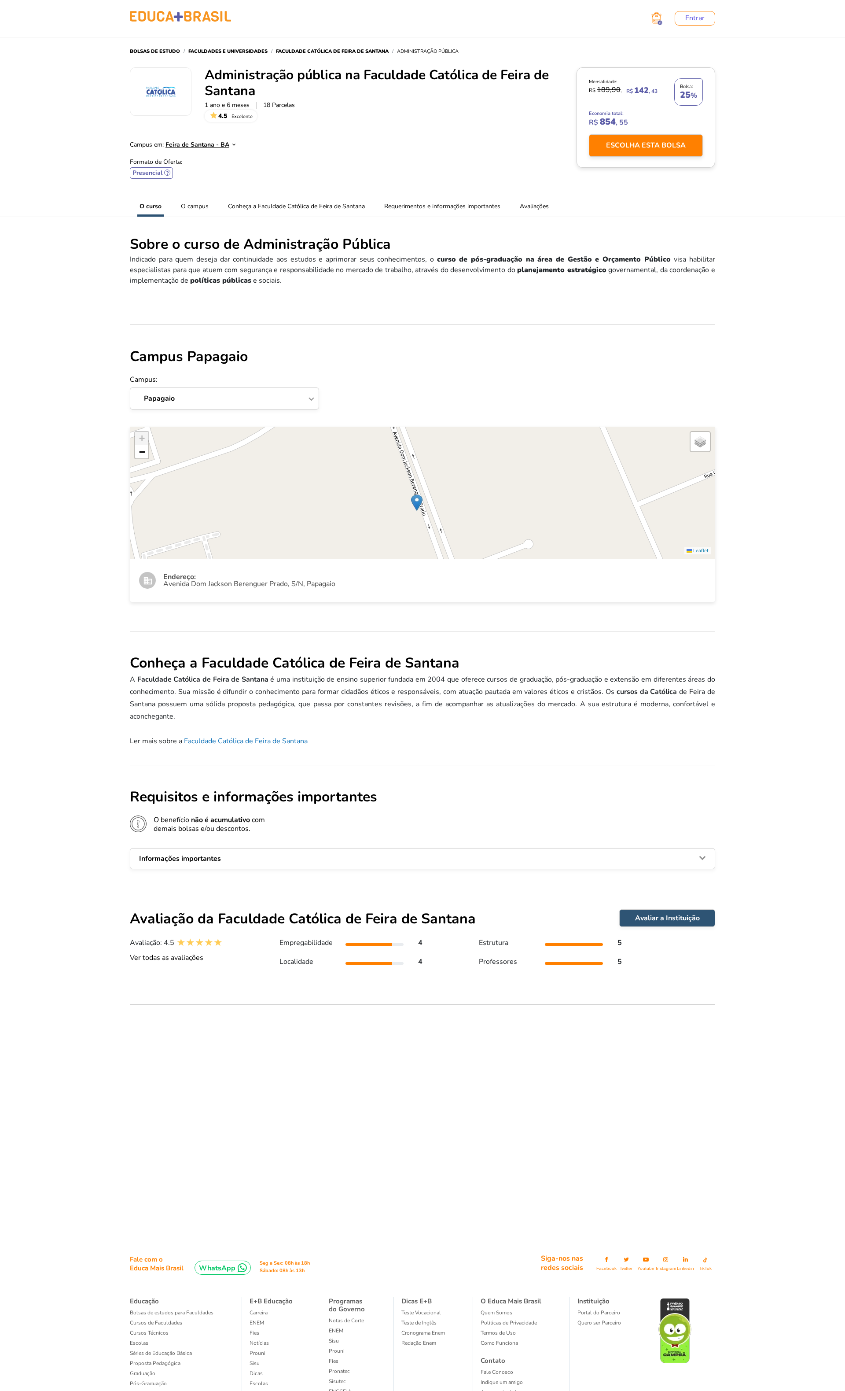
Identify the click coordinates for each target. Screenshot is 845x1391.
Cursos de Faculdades (156, 1322)
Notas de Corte (346, 1320)
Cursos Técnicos (149, 1332)
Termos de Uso (498, 1332)
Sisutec (337, 1381)
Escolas (139, 1343)
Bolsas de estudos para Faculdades (171, 1312)
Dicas (256, 1373)
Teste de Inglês (419, 1322)
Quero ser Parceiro (599, 1322)
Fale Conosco (497, 1372)
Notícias (259, 1343)
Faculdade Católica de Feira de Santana (246, 741)
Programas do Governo (347, 1305)
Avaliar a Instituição (667, 918)
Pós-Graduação (148, 1383)
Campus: (152, 389)
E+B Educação (271, 1301)
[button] (416, 503)
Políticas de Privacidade (509, 1322)
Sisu (255, 1363)
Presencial (151, 173)
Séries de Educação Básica (161, 1353)
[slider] (199, 942)
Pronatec (339, 1371)
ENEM (257, 1322)
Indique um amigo (502, 1382)
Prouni (257, 1353)
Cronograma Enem (423, 1332)
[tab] (422, 859)
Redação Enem (418, 1343)
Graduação (142, 1373)
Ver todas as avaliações (166, 958)
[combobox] (196, 142)
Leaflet (700, 550)
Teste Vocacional (421, 1312)
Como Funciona (499, 1343)
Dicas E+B (416, 1301)
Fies (254, 1332)
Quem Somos (496, 1312)
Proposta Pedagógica (155, 1363)
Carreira (259, 1312)
